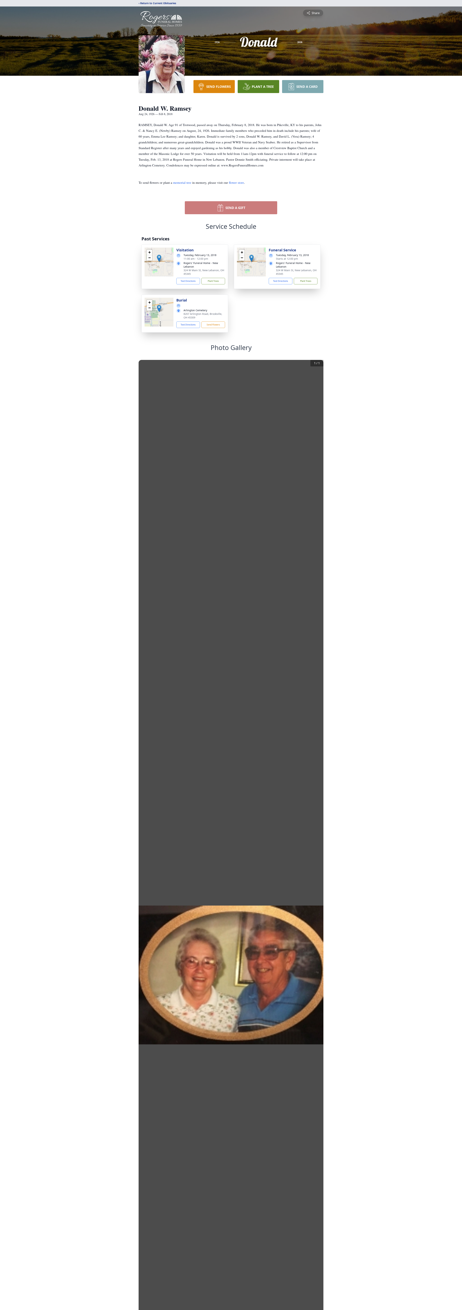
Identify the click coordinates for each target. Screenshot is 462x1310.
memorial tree (182, 182)
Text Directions (188, 281)
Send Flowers (213, 324)
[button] (159, 258)
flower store (236, 182)
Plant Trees (213, 281)
